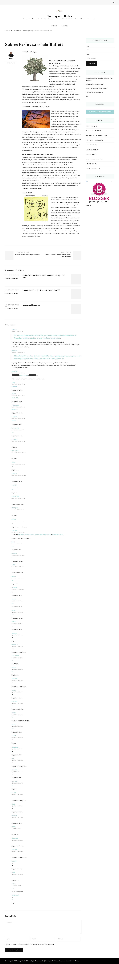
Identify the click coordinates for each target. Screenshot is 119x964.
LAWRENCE (15, 428)
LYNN (13, 872)
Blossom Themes (59, 961)
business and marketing (95, 135)
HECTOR (14, 781)
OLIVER (14, 599)
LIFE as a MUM (91, 149)
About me (65, 25)
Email (88, 54)
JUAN (13, 382)
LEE (13, 758)
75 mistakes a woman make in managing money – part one (44, 276)
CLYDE (14, 394)
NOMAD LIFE (90, 164)
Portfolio (54, 25)
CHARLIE (14, 371)
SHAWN (14, 485)
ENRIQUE (15, 508)
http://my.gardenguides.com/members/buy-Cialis (34, 535)
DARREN (14, 588)
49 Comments (11, 63)
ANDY (13, 565)
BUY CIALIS (24, 375)
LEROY (14, 827)
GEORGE (14, 701)
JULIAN (14, 736)
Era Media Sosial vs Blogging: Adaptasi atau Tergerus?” (99, 79)
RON (13, 542)
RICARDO (15, 439)
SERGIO (14, 474)
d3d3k (11, 58)
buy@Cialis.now (57, 535)
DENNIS (14, 553)
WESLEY (14, 815)
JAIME (13, 610)
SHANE (14, 724)
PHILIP (14, 667)
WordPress (75, 961)
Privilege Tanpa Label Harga (94, 92)
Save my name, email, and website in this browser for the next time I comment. (30, 944)
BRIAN (14, 519)
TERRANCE (15, 405)
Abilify (14, 409)
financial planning (30, 39)
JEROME (14, 330)
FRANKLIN (15, 747)
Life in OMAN (90, 154)
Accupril (14, 386)
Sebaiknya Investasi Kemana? (95, 84)
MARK (14, 690)
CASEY (14, 793)
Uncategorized (92, 168)
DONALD (15, 644)
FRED (13, 804)
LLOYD (14, 576)
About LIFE (90, 126)
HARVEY (14, 861)
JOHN (13, 462)
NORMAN (15, 838)
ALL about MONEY (92, 131)
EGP (87, 96)
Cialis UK (15, 398)
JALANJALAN (90, 145)
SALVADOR (15, 656)
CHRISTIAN (15, 496)
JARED (14, 713)
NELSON (14, 350)
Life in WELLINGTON (93, 159)
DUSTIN (14, 622)
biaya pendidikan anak (31, 305)
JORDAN (14, 531)
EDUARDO (15, 451)
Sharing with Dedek (59, 16)
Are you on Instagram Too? (100, 111)
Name (88, 46)
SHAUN (14, 770)
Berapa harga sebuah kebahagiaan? (96, 88)
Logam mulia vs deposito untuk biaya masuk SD (41, 290)
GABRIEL (14, 417)
